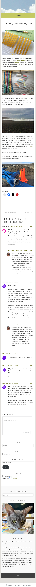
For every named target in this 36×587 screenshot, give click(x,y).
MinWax (16, 62)
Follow (6, 467)
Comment (26, 432)
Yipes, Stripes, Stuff (28, 212)
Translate (14, 478)
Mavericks (30, 146)
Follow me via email (18, 459)
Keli (3, 282)
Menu (19, 15)
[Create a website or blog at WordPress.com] (18, 575)
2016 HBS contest (21, 60)
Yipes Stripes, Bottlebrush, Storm (10, 212)
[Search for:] (18, 445)
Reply (31, 226)
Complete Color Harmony (21, 558)
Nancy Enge (10, 250)
